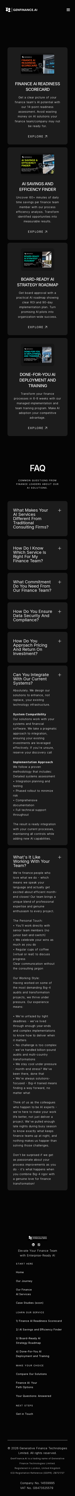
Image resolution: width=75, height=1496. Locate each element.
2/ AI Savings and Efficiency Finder (39, 1329)
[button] (67, 9)
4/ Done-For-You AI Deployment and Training (32, 1354)
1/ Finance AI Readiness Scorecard (39, 1320)
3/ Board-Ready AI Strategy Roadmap (28, 1340)
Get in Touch (24, 1413)
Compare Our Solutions (31, 1373)
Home (20, 1272)
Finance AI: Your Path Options (26, 1385)
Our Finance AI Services (24, 1292)
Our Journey (24, 1280)
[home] (21, 10)
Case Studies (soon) (29, 1302)
